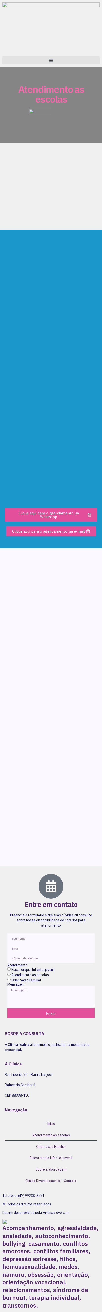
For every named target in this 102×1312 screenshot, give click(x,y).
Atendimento (17, 965)
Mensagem (16, 984)
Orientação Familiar (26, 980)
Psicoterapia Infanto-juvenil (33, 970)
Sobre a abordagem (51, 1169)
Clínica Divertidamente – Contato (51, 1181)
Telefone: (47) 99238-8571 (23, 1195)
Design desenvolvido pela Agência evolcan (35, 1212)
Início (51, 1123)
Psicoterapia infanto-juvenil (51, 1158)
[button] (51, 60)
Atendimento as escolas (30, 975)
